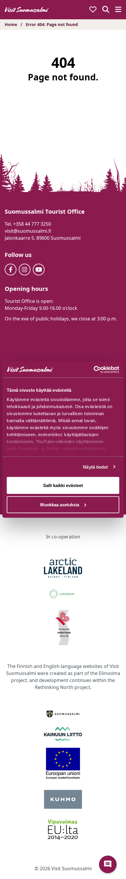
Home (11, 24)
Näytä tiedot (95, 466)
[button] (108, 864)
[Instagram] (24, 269)
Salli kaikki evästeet (63, 485)
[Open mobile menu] (118, 10)
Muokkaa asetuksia (59, 504)
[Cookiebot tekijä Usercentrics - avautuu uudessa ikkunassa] (93, 369)
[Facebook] (10, 269)
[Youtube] (39, 269)
